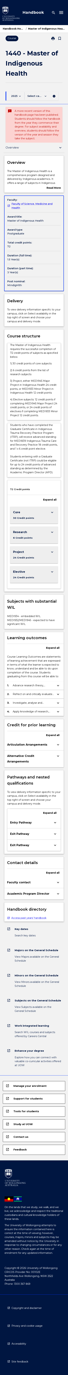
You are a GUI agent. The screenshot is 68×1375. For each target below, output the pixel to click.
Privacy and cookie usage (27, 1325)
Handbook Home (13, 28)
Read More (54, 188)
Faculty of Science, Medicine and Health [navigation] (32, 205)
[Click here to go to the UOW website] (11, 14)
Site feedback (20, 1361)
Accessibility (19, 1343)
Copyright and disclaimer (27, 1308)
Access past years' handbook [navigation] (28, 918)
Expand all (49, 499)
